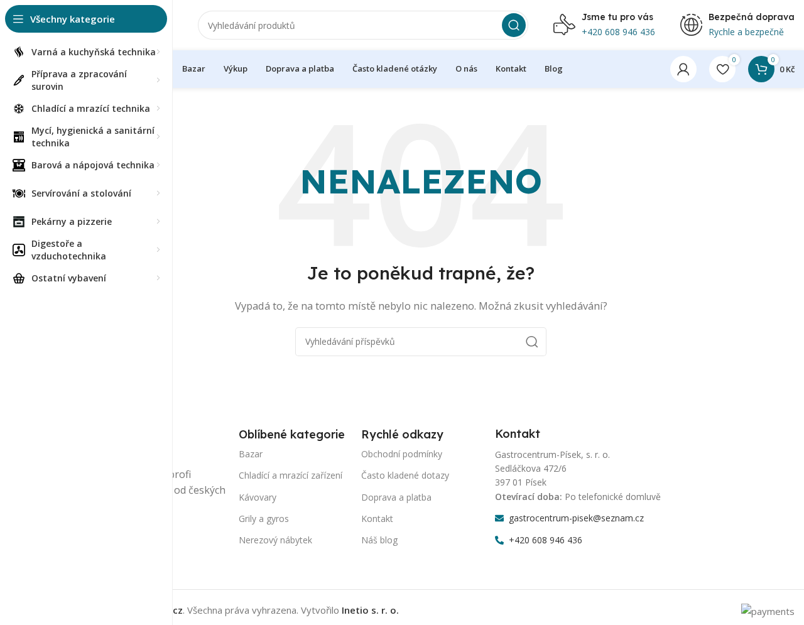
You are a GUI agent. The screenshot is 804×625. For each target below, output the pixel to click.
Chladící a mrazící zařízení (290, 475)
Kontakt (377, 518)
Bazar (251, 454)
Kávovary (257, 497)
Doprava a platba (396, 497)
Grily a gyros (264, 518)
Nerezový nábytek (275, 540)
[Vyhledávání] (514, 25)
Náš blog (379, 540)
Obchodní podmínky (401, 454)
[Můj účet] (683, 69)
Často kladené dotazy (405, 475)
